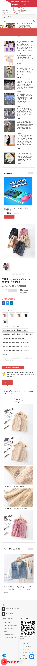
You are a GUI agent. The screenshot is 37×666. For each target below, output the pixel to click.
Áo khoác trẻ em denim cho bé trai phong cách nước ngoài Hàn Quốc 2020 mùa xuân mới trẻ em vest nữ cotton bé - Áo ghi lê (18, 587)
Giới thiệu (7, 622)
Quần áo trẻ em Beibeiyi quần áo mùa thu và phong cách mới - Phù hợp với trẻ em (25, 58)
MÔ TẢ (7, 382)
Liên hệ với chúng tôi (10, 637)
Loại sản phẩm (7, 17)
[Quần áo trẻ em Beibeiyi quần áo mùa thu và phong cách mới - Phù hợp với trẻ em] (9, 60)
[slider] (5, 290)
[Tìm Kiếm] (33, 21)
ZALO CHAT (24, 618)
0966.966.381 (10, 614)
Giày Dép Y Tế (27, 643)
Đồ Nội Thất (26, 649)
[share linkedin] (11, 303)
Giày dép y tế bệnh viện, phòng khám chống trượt (16, 209)
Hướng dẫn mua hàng (10, 625)
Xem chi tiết (9, 217)
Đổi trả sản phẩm (9, 634)
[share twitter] (7, 303)
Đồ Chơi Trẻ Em (27, 646)
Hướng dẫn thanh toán (9, 629)
